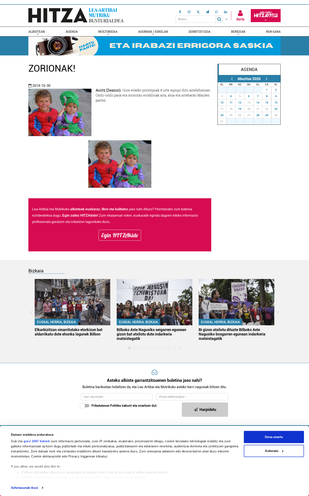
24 (222, 115)
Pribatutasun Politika (106, 406)
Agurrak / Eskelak (153, 31)
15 (266, 102)
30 (251, 89)
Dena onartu (274, 437)
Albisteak (36, 31)
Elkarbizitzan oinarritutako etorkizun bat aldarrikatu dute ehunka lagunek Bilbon (68, 331)
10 (222, 102)
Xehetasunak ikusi (24, 487)
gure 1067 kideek (37, 441)
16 (276, 102)
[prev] (231, 78)
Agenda (72, 31)
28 (257, 115)
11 (231, 102)
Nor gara (273, 31)
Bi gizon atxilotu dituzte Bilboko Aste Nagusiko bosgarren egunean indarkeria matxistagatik (232, 334)
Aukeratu (271, 451)
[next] (266, 78)
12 (239, 102)
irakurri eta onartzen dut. (124, 406)
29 (266, 115)
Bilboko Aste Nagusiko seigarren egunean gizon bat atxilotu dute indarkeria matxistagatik (151, 334)
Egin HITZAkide (119, 235)
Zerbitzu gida (199, 31)
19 (239, 108)
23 (276, 108)
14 (257, 102)
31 (260, 89)
